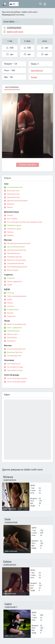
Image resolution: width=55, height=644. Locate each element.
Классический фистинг (16, 349)
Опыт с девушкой (14, 328)
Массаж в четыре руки (16, 260)
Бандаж (10, 313)
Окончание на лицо (15, 370)
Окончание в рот (14, 364)
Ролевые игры (13, 310)
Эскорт (10, 215)
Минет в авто (12, 334)
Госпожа (10, 293)
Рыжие (34, 77)
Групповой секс (13, 197)
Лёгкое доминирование (16, 296)
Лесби (9, 285)
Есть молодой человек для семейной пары (24, 222)
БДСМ (9, 299)
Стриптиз (11, 278)
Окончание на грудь (15, 367)
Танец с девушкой (14, 281)
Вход (45, 3)
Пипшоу (10, 232)
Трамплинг (11, 316)
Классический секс (15, 187)
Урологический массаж (16, 250)
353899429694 (14, 27)
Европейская (37, 70)
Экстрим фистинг (14, 356)
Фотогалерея (12, 87)
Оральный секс (13, 194)
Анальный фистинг (14, 352)
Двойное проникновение (17, 201)
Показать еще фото (27, 165)
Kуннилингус (12, 338)
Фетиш (10, 207)
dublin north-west (29, 12)
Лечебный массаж (14, 257)
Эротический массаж (16, 247)
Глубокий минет (13, 331)
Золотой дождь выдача (17, 378)
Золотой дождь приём (16, 382)
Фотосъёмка (12, 219)
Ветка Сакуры (12, 270)
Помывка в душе (14, 229)
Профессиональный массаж (18, 243)
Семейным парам (14, 225)
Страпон (10, 306)
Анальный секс (13, 191)
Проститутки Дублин (11, 12)
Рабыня (10, 303)
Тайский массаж (13, 253)
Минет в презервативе (16, 324)
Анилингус (11, 341)
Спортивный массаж (15, 263)
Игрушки (10, 204)
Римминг (10, 235)
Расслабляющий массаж (17, 267)
